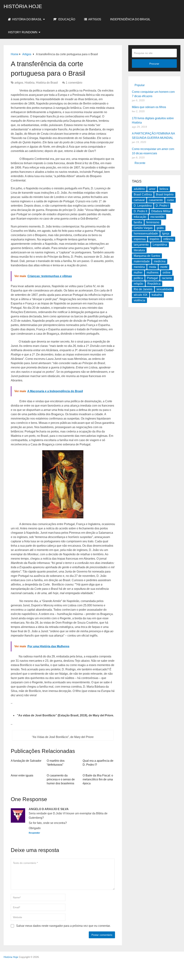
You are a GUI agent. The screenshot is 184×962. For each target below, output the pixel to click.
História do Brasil (27, 19)
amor (152, 188)
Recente (140, 163)
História (29, 82)
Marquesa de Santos (147, 255)
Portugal (152, 278)
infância (168, 239)
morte (163, 266)
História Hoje (23, 6)
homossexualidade (146, 233)
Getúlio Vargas (143, 227)
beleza (164, 188)
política (138, 278)
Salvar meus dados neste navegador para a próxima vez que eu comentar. (63, 925)
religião (138, 283)
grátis (160, 227)
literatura (139, 250)
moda (152, 266)
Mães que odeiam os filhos (149, 107)
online (167, 272)
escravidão (157, 216)
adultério (139, 188)
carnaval (139, 200)
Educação (66, 19)
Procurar (154, 63)
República (153, 283)
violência (139, 300)
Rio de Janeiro (143, 289)
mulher (138, 272)
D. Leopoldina (143, 205)
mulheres (152, 272)
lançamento (141, 244)
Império (154, 239)
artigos (94, 19)
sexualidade (164, 289)
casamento (156, 200)
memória (139, 266)
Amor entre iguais (22, 775)
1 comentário (74, 82)
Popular (140, 85)
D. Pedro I (162, 205)
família (138, 222)
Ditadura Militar (161, 211)
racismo (167, 278)
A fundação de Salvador (26, 760)
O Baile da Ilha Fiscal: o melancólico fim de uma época (98, 779)
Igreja (165, 233)
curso (170, 200)
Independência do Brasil (130, 19)
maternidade (142, 261)
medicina (159, 261)
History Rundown (22, 32)
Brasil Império (165, 194)
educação (140, 216)
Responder (34, 833)
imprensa (140, 239)
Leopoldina (160, 244)
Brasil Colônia (143, 194)
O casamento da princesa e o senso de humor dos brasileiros (61, 779)
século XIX (141, 294)
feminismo (152, 222)
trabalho (157, 294)
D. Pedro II (140, 211)
